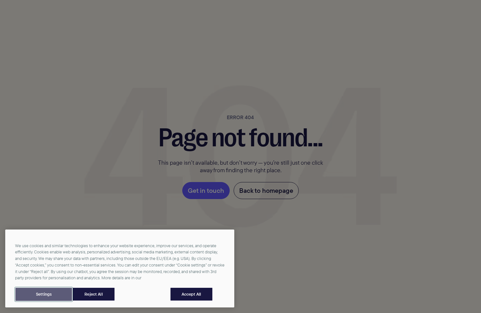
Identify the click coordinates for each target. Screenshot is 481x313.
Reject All (93, 294)
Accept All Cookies (191, 294)
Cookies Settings (43, 294)
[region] (119, 269)
